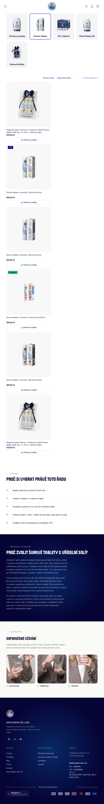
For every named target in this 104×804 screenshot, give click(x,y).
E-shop (9, 753)
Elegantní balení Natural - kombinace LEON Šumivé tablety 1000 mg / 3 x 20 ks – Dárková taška (27, 443)
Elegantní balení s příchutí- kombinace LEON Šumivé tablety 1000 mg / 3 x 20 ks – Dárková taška (27, 131)
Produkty (9, 757)
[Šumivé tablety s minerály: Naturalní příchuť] (28, 229)
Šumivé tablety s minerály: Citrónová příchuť (24, 192)
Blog (8, 761)
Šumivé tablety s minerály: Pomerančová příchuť (25, 317)
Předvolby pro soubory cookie (87, 787)
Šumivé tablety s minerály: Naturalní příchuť (23, 255)
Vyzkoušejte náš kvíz (14, 772)
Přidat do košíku (30, 140)
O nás (8, 764)
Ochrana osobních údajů (48, 757)
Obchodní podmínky (46, 753)
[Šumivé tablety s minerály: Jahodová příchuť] (28, 354)
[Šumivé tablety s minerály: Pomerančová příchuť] (28, 292)
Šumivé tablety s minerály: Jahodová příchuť (24, 380)
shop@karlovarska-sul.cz (79, 753)
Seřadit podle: (49, 78)
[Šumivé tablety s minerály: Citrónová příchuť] (28, 167)
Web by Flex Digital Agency (48, 787)
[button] (5, 6)
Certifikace (42, 761)
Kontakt (9, 768)
